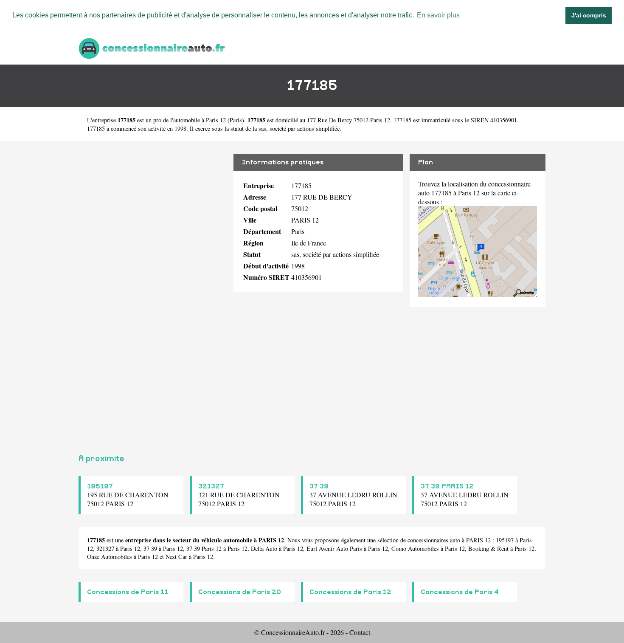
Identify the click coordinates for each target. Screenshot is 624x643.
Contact (359, 632)
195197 (100, 486)
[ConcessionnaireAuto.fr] (153, 47)
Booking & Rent (488, 548)
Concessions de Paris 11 (127, 592)
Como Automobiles (415, 548)
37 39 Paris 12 (204, 548)
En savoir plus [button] (438, 15)
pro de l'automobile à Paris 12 (189, 120)
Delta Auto (264, 548)
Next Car (176, 557)
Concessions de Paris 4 (460, 592)
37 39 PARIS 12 (447, 486)
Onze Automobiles (109, 557)
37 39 (319, 486)
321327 (211, 486)
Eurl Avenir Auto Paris (334, 548)
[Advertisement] (152, 293)
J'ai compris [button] (588, 15)
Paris (236, 120)
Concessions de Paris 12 (350, 592)
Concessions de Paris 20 (239, 592)
